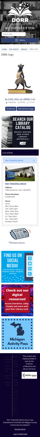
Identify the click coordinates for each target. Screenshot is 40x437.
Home (4, 49)
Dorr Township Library (14, 160)
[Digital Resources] (17, 300)
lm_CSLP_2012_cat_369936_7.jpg (20, 99)
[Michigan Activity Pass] (17, 334)
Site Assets (14, 49)
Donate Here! (20, 429)
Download (11, 109)
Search (33, 34)
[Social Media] (17, 266)
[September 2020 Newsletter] (20, 234)
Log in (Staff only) (20, 434)
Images (24, 49)
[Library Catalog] (17, 131)
